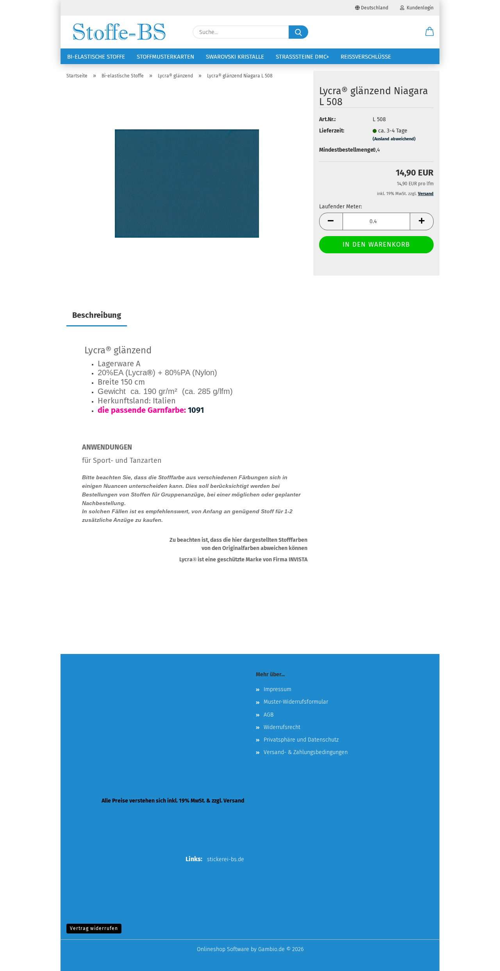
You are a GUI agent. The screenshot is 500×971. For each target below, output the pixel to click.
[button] (429, 32)
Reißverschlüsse (366, 56)
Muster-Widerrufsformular (296, 702)
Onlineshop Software (223, 949)
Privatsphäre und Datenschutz (301, 739)
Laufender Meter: (340, 206)
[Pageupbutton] (478, 959)
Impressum (277, 689)
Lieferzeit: (331, 130)
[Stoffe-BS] (119, 32)
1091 (196, 410)
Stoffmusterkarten (165, 56)
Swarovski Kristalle (235, 56)
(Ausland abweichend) (394, 139)
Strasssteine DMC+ (302, 56)
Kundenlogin (419, 8)
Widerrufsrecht (282, 727)
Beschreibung (96, 315)
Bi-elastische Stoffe (96, 56)
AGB (268, 714)
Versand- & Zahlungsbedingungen (306, 752)
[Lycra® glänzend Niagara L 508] (187, 183)
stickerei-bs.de (225, 859)
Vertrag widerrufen (94, 928)
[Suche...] (298, 32)
